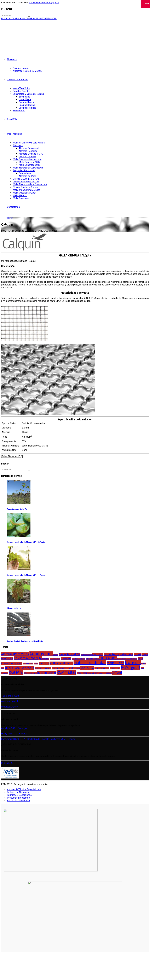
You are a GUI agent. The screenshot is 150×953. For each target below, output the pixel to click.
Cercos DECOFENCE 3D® (26, 178)
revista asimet (115, 668)
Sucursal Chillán (27, 105)
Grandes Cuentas (21, 91)
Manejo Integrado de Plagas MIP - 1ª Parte (26, 575)
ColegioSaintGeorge (28, 658)
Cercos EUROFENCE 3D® (26, 181)
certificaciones (86, 655)
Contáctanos (13, 207)
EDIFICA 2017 (108, 658)
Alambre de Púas (27, 156)
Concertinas (25, 173)
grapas (18, 663)
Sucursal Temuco (27, 107)
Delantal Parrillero (78, 659)
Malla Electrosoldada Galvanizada (30, 184)
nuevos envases (43, 668)
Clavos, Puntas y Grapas (25, 187)
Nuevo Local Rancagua (19, 668)
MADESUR (44, 663)
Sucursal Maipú (26, 102)
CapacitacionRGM (69, 654)
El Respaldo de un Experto (127, 659)
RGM (125, 667)
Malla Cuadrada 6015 (29, 165)
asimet (55, 655)
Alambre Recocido (28, 151)
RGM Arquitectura (30, 673)
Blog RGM (12, 119)
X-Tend (117, 673)
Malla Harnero (20, 195)
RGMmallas (66, 672)
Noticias (133, 662)
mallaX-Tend (115, 663)
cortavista (66, 658)
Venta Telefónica (21, 88)
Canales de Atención (17, 79)
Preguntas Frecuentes (18, 797)
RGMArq (16, 672)
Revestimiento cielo (101, 668)
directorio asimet (92, 659)
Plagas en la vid (14, 608)
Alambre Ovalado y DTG (31, 153)
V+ (111, 673)
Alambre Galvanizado (29, 148)
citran (137, 654)
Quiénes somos (21, 68)
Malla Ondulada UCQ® (24, 192)
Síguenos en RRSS (103, 673)
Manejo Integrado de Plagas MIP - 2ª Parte (26, 542)
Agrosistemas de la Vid (17, 509)
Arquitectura (41, 653)
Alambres (18, 145)
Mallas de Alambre (61, 663)
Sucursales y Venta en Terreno (28, 94)
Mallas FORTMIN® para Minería (29, 142)
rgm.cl (134, 667)
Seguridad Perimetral (24, 170)
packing (56, 668)
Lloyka (36, 663)
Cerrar (146, 4)
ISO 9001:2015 (28, 663)
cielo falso (97, 654)
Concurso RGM (55, 659)
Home (10, 218)
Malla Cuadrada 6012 (29, 162)
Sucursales (24, 96)
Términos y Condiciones (19, 795)
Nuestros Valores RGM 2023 (27, 71)
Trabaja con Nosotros (18, 792)
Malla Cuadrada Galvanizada (27, 159)
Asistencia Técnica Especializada (24, 789)
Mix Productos (14, 133)
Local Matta (25, 99)
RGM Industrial (46, 672)
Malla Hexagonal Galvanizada (28, 167)
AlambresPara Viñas (15, 654)
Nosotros (12, 59)
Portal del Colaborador (18, 800)
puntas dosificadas (70, 668)
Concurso (45, 659)
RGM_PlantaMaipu (86, 673)
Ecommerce (19, 110)
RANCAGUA (87, 668)
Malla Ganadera (21, 198)
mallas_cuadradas (90, 662)
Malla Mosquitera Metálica (26, 190)
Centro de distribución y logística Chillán (25, 641)
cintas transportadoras (118, 654)
